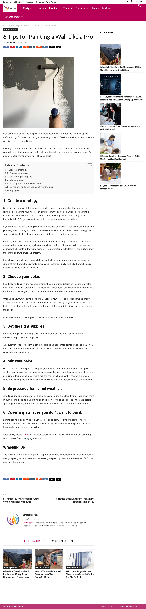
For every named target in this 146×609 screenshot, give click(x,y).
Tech (94, 8)
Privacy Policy (131, 606)
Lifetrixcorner (11, 42)
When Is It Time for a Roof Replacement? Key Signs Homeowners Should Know (16, 574)
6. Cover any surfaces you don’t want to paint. (31, 187)
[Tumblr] (32, 49)
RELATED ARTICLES (34, 541)
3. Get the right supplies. (20, 176)
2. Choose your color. (18, 173)
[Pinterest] (131, 2)
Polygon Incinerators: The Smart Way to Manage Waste (118, 187)
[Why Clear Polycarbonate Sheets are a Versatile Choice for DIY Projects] (80, 559)
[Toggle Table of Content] (88, 165)
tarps (26, 434)
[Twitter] (136, 2)
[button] (139, 5)
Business (106, 8)
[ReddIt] (26, 49)
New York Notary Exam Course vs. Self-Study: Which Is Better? (120, 127)
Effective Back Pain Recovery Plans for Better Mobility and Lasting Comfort (120, 157)
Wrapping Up (13, 190)
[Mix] (39, 49)
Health (40, 8)
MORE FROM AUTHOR (62, 541)
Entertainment (12, 16)
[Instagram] (126, 2)
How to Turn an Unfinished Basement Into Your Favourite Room (48, 574)
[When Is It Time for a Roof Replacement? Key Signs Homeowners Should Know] (17, 559)
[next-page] (9, 582)
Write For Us (51, 2)
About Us (29, 2)
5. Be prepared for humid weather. (24, 183)
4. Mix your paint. (16, 180)
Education (80, 8)
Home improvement (19, 25)
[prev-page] (5, 582)
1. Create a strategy (17, 169)
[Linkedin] (19, 49)
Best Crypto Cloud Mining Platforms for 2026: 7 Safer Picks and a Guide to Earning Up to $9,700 (121, 98)
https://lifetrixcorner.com (32, 519)
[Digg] (52, 49)
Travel (66, 8)
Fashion (53, 8)
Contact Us (40, 2)
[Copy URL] (58, 49)
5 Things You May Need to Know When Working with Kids (21, 500)
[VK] (45, 49)
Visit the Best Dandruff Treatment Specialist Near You (75, 500)
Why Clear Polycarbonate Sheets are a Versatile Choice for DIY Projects (80, 574)
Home (5, 25)
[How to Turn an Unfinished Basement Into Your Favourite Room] (49, 559)
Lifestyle (26, 8)
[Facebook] (6, 49)
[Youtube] (141, 2)
